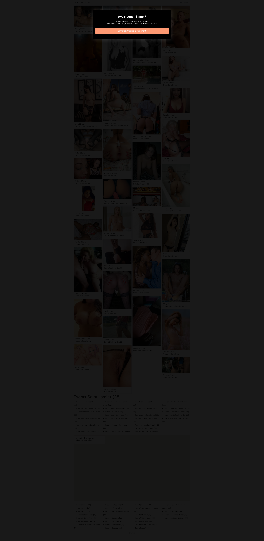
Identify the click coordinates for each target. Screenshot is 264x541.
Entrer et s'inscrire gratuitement (132, 31)
